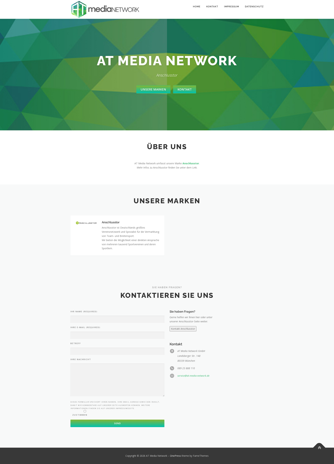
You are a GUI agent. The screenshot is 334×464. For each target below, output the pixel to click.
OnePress (175, 455)
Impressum (231, 6)
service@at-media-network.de (193, 375)
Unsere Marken (153, 89)
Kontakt (212, 6)
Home (196, 6)
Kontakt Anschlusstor (183, 328)
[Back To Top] (319, 448)
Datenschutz (254, 6)
